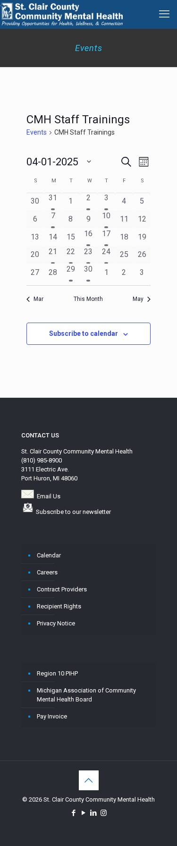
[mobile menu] (164, 14)
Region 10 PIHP (57, 673)
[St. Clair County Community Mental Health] (61, 14)
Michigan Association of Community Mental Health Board (86, 695)
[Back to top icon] (89, 780)
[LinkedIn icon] (93, 813)
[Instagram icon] (103, 813)
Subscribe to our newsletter (73, 511)
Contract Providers (62, 589)
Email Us (48, 496)
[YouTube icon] (83, 813)
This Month (88, 299)
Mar (38, 299)
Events (36, 132)
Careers (47, 572)
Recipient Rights (59, 606)
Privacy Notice (56, 623)
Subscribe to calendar (83, 333)
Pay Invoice (52, 716)
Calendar (49, 555)
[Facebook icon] (73, 813)
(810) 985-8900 (41, 460)
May (138, 299)
